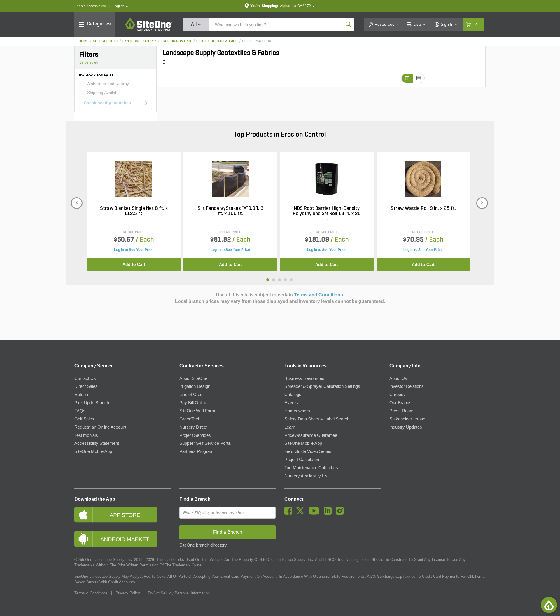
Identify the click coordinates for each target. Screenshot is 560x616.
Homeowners (297, 411)
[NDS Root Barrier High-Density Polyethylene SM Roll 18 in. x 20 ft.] (327, 179)
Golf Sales (84, 419)
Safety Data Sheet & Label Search (316, 419)
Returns (82, 394)
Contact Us (85, 378)
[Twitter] (301, 513)
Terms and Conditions (318, 294)
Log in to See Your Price (133, 250)
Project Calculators (302, 459)
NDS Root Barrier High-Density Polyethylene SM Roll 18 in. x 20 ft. (327, 214)
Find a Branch (195, 499)
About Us (398, 378)
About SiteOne (193, 378)
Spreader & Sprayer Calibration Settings (322, 386)
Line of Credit (191, 394)
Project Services (195, 435)
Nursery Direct (193, 427)
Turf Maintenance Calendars (311, 467)
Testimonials (86, 435)
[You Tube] (315, 513)
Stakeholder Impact (407, 419)
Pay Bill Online (193, 402)
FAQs (79, 411)
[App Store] (122, 514)
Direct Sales (86, 386)
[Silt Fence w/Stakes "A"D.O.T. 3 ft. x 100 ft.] (230, 179)
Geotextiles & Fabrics (217, 41)
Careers (397, 394)
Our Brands (400, 402)
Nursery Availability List (306, 476)
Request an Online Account (100, 427)
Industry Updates (405, 427)
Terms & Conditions (91, 593)
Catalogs (292, 394)
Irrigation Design (194, 386)
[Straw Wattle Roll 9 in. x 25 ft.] (423, 179)
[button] (120, 6)
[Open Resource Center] (549, 605)
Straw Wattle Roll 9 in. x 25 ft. (423, 208)
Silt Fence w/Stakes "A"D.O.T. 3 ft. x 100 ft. (230, 211)
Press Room (401, 411)
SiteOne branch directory (203, 545)
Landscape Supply (139, 41)
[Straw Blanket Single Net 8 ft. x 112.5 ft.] (134, 179)
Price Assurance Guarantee (310, 435)
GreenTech (189, 419)
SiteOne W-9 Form (197, 411)
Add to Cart (134, 264)
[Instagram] (341, 513)
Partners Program (196, 451)
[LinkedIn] (329, 513)
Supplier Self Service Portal (205, 443)
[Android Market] (122, 539)
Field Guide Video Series (307, 451)
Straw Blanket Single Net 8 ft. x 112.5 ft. (134, 211)
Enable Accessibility (90, 6)
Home (83, 41)
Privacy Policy (128, 593)
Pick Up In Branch (91, 402)
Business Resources (304, 378)
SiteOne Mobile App (93, 451)
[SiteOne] (148, 30)
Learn (289, 427)
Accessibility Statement (96, 443)
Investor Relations (406, 386)
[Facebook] (289, 513)
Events (291, 402)
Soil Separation (256, 41)
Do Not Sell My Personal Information (179, 593)
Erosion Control (176, 41)
